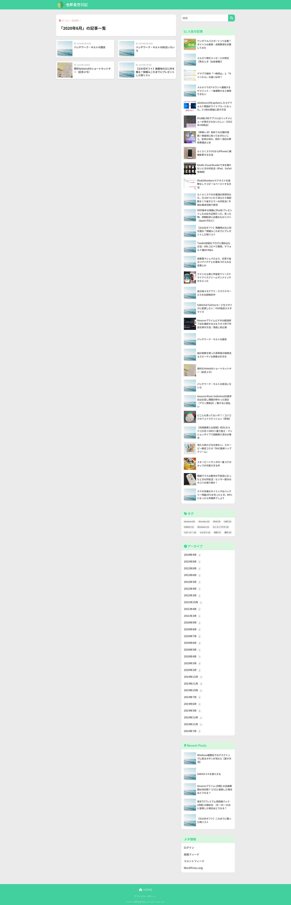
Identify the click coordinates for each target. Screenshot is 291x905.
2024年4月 (192, 554)
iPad (216, 521)
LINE (227, 521)
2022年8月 (192, 568)
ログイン (189, 847)
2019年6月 (192, 704)
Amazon (189, 521)
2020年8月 (192, 629)
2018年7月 (192, 731)
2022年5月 (192, 582)
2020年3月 (192, 663)
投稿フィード (191, 854)
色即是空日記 (76, 4)
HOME (147, 890)
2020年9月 (192, 622)
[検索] (231, 18)
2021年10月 (193, 602)
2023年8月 (192, 561)
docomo (204, 521)
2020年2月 (192, 670)
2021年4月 (192, 609)
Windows (203, 527)
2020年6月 (192, 643)
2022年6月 (192, 575)
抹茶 (217, 532)
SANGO (189, 527)
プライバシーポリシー (145, 896)
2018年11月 (193, 724)
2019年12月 (193, 677)
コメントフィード (194, 861)
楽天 (227, 532)
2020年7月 (192, 636)
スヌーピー (190, 532)
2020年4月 (192, 656)
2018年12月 (193, 717)
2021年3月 (192, 616)
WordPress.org (193, 868)
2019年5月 (192, 710)
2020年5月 (192, 649)
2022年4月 (192, 588)
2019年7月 (192, 697)
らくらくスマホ (221, 527)
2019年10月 (193, 690)
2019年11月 (193, 683)
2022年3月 (192, 595)
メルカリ (205, 532)
